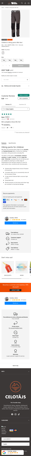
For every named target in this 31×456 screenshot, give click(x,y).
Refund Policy (24, 451)
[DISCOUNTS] (8, 267)
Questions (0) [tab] (22, 104)
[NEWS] (22, 267)
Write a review (24, 95)
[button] (28, 3)
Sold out (20, 65)
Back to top (15, 365)
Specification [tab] (12, 143)
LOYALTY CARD (15, 290)
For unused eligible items (15, 328)
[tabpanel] (15, 166)
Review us (15, 223)
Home (3, 7)
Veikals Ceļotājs (8, 448)
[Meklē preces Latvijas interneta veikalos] (5, 430)
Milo (2, 45)
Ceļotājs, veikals (13, 217)
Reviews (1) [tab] (8, 104)
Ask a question (23, 98)
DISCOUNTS (7, 275)
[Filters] (3, 109)
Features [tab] (4, 143)
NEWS (22, 275)
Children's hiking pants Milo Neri (11, 7)
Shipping (10, 72)
